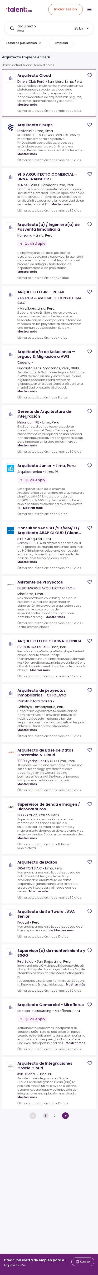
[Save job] (89, 75)
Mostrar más (27, 105)
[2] (65, 1115)
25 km (79, 28)
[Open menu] (89, 9)
